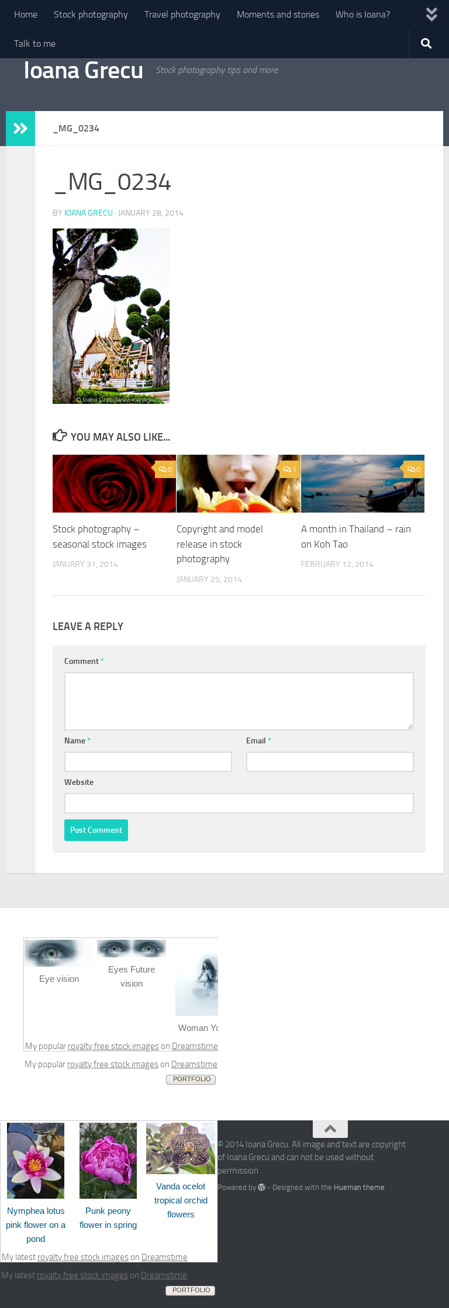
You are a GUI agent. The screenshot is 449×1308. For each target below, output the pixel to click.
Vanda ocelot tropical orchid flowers (181, 1200)
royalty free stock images (113, 1046)
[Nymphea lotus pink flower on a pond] (35, 1196)
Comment (84, 661)
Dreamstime (195, 1046)
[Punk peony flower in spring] (108, 1196)
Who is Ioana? (363, 14)
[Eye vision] (59, 963)
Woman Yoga (204, 1028)
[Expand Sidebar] (20, 128)
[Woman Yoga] (204, 1013)
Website (79, 782)
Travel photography (182, 14)
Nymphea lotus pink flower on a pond (35, 1225)
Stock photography (91, 14)
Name (77, 741)
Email (258, 741)
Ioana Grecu (83, 70)
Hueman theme (359, 1187)
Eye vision (59, 979)
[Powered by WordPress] (261, 1187)
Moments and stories (278, 14)
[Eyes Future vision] (131, 954)
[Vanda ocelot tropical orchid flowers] (180, 1171)
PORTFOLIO (192, 1078)
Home (25, 14)
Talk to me (35, 43)
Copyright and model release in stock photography (220, 544)
